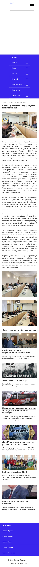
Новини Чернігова (8, 553)
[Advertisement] (19, 33)
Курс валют (16, 95)
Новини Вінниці (7, 536)
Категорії (15, 79)
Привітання (16, 90)
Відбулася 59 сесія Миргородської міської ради (16, 351)
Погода (14, 73)
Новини (14, 63)
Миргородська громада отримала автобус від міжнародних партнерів (19, 410)
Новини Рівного (7, 547)
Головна (14, 57)
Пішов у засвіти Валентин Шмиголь (15, 502)
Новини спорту (17, 84)
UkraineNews (6, 525)
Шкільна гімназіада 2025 (14, 472)
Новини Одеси (7, 542)
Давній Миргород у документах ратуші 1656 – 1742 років (18, 443)
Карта (14, 68)
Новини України (7, 531)
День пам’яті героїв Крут (14, 380)
